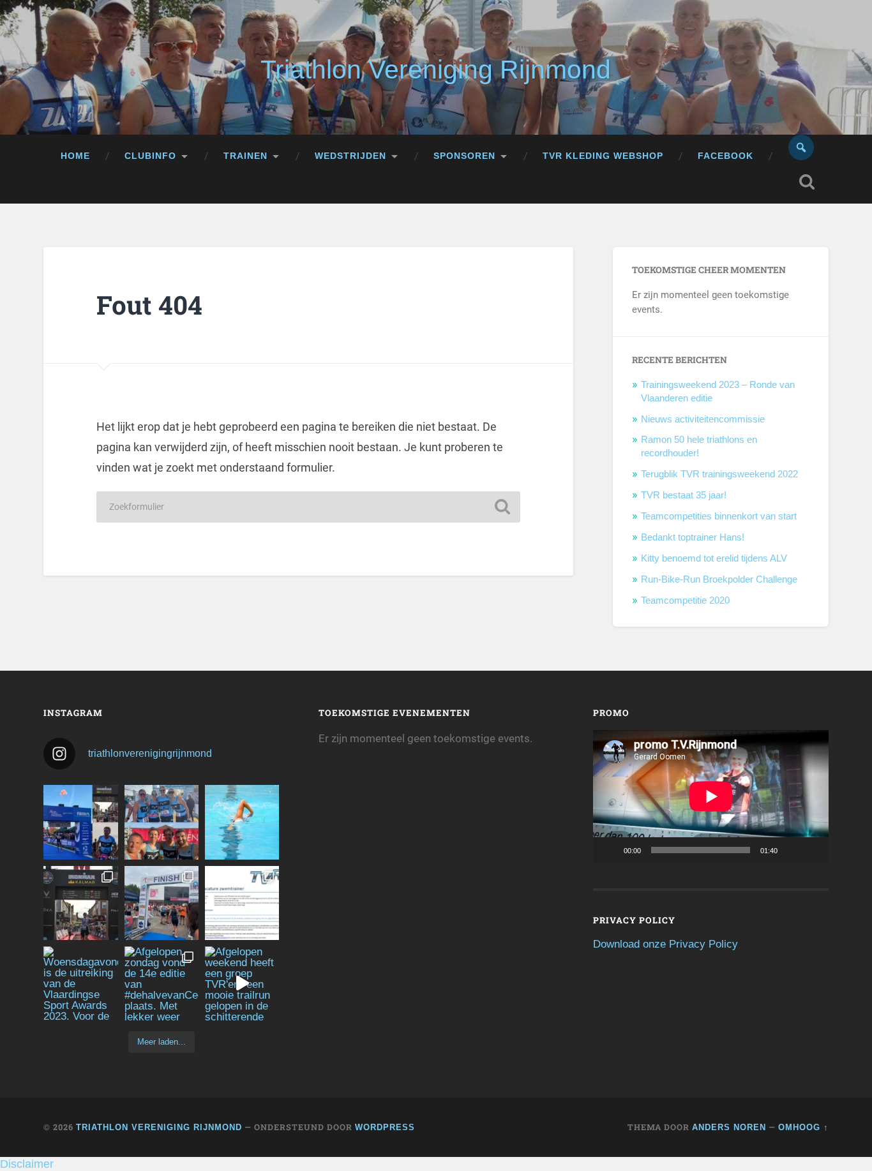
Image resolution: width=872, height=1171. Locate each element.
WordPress (385, 1127)
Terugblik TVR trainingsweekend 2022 (719, 473)
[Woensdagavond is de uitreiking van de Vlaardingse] (80, 983)
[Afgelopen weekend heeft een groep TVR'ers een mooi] (242, 983)
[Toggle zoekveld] (807, 182)
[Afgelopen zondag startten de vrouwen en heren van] (161, 903)
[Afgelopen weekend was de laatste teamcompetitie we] (161, 822)
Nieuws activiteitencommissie (703, 419)
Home (75, 156)
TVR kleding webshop (603, 156)
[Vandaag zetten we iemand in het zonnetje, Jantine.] (80, 903)
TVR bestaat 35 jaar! (683, 494)
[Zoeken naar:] (308, 507)
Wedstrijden (350, 156)
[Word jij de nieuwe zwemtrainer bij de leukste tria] (242, 822)
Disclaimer (27, 1164)
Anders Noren (729, 1127)
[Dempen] (791, 850)
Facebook (725, 156)
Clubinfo (150, 156)
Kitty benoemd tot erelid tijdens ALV (714, 558)
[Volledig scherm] (812, 850)
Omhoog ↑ (803, 1127)
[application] (711, 796)
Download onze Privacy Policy (665, 944)
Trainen (245, 156)
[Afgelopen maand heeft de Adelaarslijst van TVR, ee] (80, 822)
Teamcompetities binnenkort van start (719, 516)
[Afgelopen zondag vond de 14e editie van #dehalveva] (161, 983)
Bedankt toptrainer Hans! (692, 537)
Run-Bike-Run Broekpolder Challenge (719, 579)
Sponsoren (464, 156)
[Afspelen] (609, 850)
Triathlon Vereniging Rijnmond (435, 69)
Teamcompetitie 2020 (685, 600)
